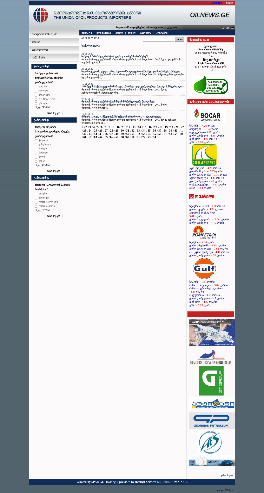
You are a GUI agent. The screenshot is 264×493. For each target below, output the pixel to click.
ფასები (36, 41)
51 (133, 133)
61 (84, 137)
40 (175, 130)
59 (175, 133)
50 (127, 133)
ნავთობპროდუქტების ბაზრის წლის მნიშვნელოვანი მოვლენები (118, 101)
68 (122, 137)
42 (84, 133)
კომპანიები (38, 57)
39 (170, 130)
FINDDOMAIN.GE (175, 481)
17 (155, 127)
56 (159, 133)
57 (165, 133)
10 (118, 127)
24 (90, 130)
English (229, 2)
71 (138, 137)
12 (128, 127)
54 (149, 133)
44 (95, 133)
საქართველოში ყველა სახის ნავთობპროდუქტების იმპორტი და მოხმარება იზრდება (130, 71)
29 (117, 130)
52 (138, 133)
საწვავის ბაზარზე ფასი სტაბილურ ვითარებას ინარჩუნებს (114, 56)
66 (111, 137)
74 (154, 137)
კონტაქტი (161, 32)
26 (100, 130)
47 (111, 133)
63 (95, 137)
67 (117, 137)
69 (127, 137)
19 (166, 127)
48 (117, 133)
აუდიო (132, 32)
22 (182, 127)
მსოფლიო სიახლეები (44, 34)
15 (144, 127)
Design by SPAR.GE (223, 490)
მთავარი (86, 32)
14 (139, 127)
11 (123, 127)
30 (122, 130)
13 (134, 127)
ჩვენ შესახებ (104, 32)
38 (165, 130)
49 (122, 133)
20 (171, 127)
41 (181, 130)
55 (154, 133)
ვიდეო (119, 32)
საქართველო (40, 49)
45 (100, 133)
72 (143, 137)
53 (143, 133)
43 (90, 133)
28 (111, 130)
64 (100, 137)
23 (84, 130)
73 (149, 137)
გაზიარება (227, 475)
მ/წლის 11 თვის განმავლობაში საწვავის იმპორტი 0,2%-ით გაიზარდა (121, 116)
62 (90, 137)
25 (95, 130)
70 (133, 137)
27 (106, 130)
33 (138, 130)
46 (106, 133)
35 (149, 130)
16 (150, 127)
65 (106, 137)
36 (154, 130)
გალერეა (145, 32)
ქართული (217, 2)
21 (177, 127)
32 (133, 130)
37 (159, 130)
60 (181, 133)
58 (170, 133)
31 (127, 130)
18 (160, 127)
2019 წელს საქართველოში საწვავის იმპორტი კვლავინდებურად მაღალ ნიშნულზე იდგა (132, 86)
